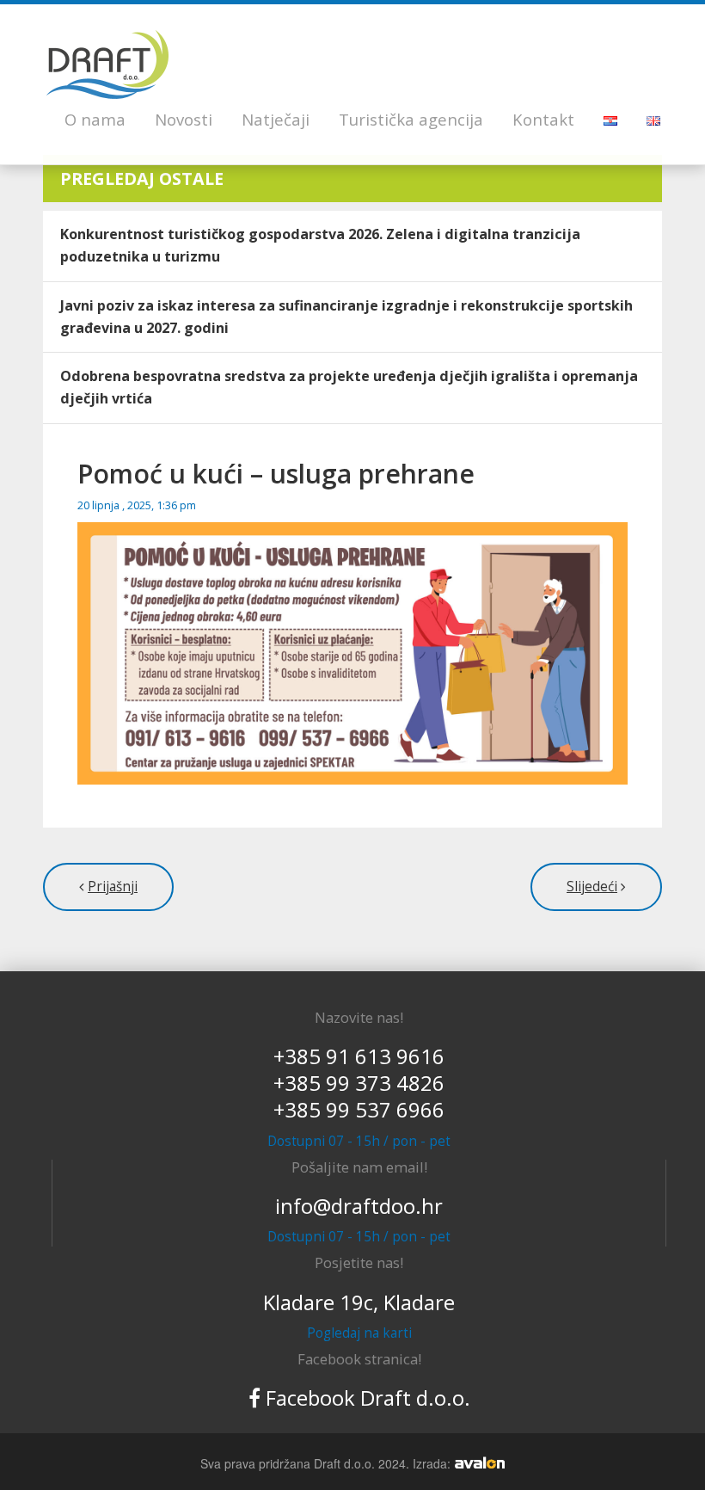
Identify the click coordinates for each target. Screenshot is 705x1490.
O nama (95, 119)
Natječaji (276, 119)
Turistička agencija (411, 119)
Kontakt (543, 119)
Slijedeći (592, 886)
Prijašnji (113, 886)
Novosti (183, 119)
